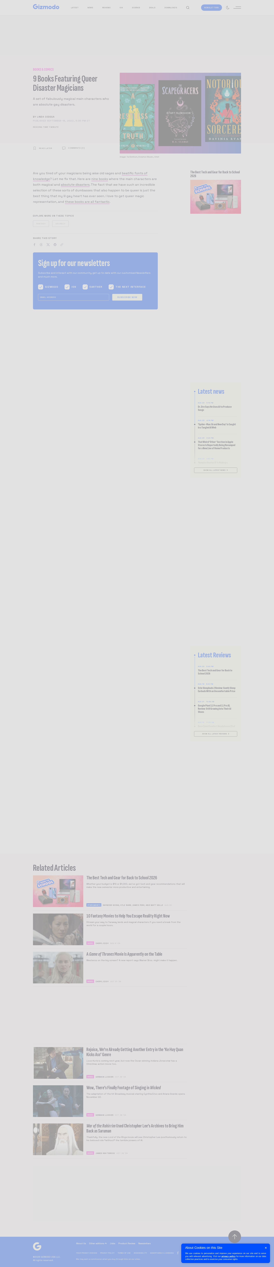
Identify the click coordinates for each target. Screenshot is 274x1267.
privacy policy (228, 1256)
